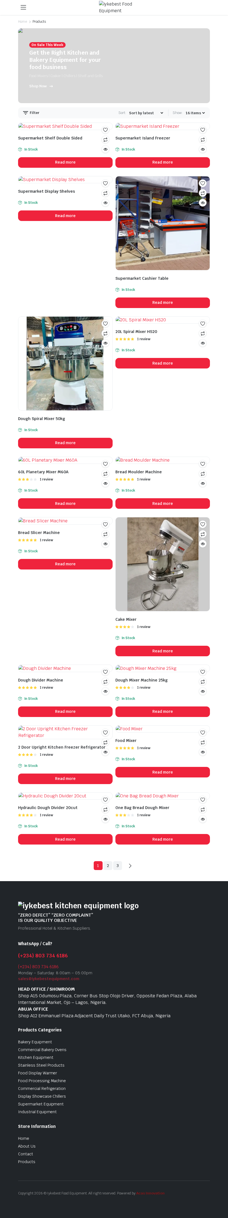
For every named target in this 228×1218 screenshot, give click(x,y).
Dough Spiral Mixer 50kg (41, 418)
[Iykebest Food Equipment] (119, 7)
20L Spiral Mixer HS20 (136, 331)
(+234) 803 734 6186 (43, 955)
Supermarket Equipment (41, 1104)
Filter (34, 112)
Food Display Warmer (37, 1072)
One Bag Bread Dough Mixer (142, 807)
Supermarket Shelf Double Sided (50, 138)
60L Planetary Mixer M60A (43, 471)
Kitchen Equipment (35, 1057)
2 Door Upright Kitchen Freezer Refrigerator (61, 747)
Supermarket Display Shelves (46, 191)
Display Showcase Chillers (42, 1096)
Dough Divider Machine (40, 680)
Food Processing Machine (42, 1080)
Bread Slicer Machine (39, 532)
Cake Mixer (126, 619)
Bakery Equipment (35, 1041)
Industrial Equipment (37, 1111)
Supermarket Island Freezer (142, 138)
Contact (25, 1153)
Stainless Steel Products (41, 1065)
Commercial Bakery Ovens (42, 1049)
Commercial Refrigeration (42, 1088)
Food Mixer (126, 740)
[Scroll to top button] (219, 1193)
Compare (203, 193)
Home (22, 21)
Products (26, 1161)
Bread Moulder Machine (138, 471)
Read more (65, 162)
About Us (27, 1146)
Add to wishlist (105, 130)
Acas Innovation (150, 1193)
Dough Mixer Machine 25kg (141, 680)
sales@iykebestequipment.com (48, 978)
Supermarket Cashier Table (141, 278)
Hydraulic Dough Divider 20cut (48, 807)
